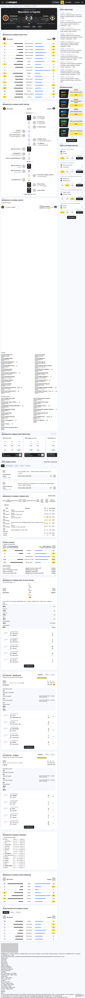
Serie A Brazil (70, 149)
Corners (16, 500)
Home (47, 674)
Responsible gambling (44, 956)
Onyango (29, 305)
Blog (2, 993)
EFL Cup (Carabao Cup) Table (8, 973)
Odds (34, 26)
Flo (30, 294)
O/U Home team (46, 501)
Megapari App (4, 965)
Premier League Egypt (7, 989)
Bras (29, 289)
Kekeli (29, 220)
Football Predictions (6, 968)
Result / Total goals (52, 500)
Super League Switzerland (8, 987)
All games (40, 674)
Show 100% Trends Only (50, 462)
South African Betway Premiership (75, 176)
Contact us (13, 956)
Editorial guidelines (21, 956)
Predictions (26, 26)
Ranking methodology (32, 956)
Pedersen (29, 333)
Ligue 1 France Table (6, 977)
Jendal (29, 284)
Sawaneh (29, 264)
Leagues (3, 980)
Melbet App (4, 962)
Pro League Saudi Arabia (74, 203)
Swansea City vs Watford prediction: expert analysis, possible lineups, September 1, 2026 (69, 44)
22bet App (3, 960)
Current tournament (42, 678)
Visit (76, 95)
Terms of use (61, 956)
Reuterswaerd (29, 276)
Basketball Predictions (7, 969)
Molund (29, 258)
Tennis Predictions (6, 970)
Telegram (56, 2)
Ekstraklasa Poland (6, 986)
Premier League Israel (7, 983)
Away (52, 674)
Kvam (29, 240)
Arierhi (30, 269)
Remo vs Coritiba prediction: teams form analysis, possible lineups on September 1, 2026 (71, 16)
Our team (8, 956)
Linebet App (4, 963)
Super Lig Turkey (5, 982)
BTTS (12, 500)
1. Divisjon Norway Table (9, 837)
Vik (29, 233)
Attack (12, 912)
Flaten (29, 313)
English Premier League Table (9, 975)
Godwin (30, 253)
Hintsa (29, 345)
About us (3, 956)
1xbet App (3, 959)
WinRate (3, 991)
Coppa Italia (71, 163)
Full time (6, 505)
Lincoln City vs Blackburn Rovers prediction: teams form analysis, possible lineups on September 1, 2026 (71, 58)
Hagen (29, 338)
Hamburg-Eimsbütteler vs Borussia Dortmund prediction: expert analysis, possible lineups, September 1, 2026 (70, 72)
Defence (18, 912)
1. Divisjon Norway (18, 6)
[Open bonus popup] (62, 2)
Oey (30, 215)
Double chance (24, 500)
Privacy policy (54, 956)
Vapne (29, 325)
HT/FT (34, 500)
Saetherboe (30, 246)
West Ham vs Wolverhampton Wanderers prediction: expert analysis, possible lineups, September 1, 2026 (71, 65)
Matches (6, 912)
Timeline (29, 109)
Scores (9, 6)
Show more (30, 666)
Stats (39, 26)
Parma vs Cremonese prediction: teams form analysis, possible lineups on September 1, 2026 (70, 24)
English (69, 2)
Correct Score (20, 500)
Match (18, 26)
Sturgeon (29, 318)
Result (4, 500)
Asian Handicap (8, 500)
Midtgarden (29, 225)
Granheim (29, 300)
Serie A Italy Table (6, 979)
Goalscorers (30, 500)
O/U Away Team (42, 501)
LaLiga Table (4, 976)
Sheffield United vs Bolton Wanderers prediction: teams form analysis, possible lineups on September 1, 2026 (71, 37)
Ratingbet (3, 6)
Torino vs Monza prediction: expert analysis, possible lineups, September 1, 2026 (71, 80)
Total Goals (37, 500)
